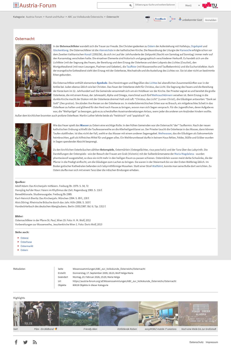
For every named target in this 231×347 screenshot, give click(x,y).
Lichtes (153, 82)
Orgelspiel (196, 46)
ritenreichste (106, 50)
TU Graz (210, 5)
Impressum (212, 342)
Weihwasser (164, 133)
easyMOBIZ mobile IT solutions (160, 329)
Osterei (25, 238)
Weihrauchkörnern (162, 95)
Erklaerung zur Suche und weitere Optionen (155, 4)
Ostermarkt (27, 246)
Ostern (151, 46)
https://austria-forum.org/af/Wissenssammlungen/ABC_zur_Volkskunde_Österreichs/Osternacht (124, 281)
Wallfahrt (157, 166)
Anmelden (210, 20)
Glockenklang (60, 50)
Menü (188, 5)
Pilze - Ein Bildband (44, 329)
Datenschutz (196, 342)
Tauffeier (131, 66)
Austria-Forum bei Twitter (25, 342)
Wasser (84, 125)
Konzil (87, 54)
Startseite (16, 5)
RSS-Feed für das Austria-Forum (35, 342)
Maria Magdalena (184, 153)
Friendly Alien (90, 329)
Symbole (102, 82)
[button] (160, 19)
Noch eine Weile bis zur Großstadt (198, 329)
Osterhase (26, 242)
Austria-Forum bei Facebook (16, 342)
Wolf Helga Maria (124, 273)
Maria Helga (113, 277)
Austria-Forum (37, 5)
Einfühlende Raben (127, 329)
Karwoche (185, 50)
